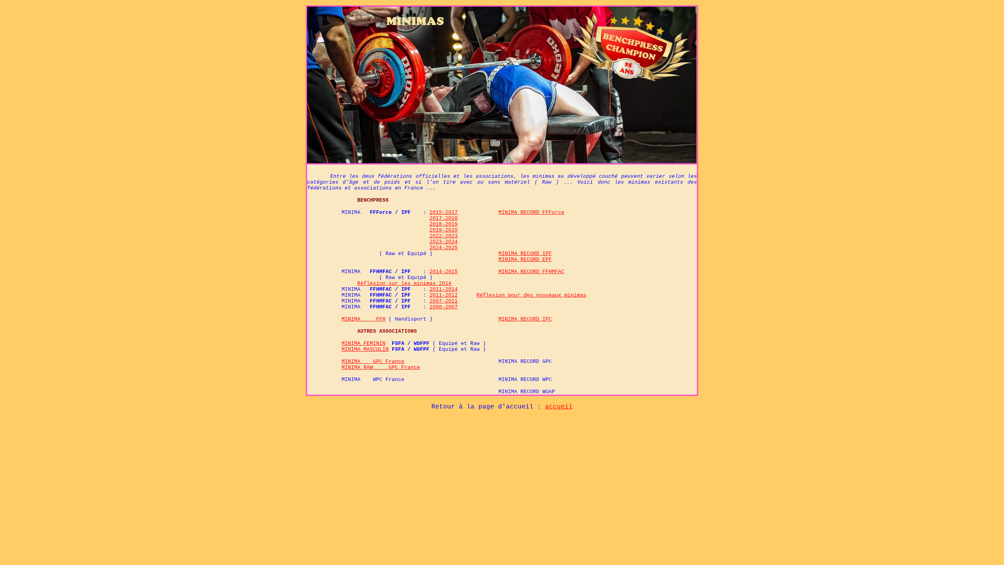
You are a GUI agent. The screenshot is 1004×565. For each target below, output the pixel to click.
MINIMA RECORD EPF (525, 259)
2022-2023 (443, 236)
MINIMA (353, 367)
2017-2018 (443, 218)
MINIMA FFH (364, 319)
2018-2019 (443, 224)
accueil (559, 406)
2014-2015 (443, 272)
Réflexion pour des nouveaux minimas (531, 295)
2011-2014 (443, 289)
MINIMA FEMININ (364, 343)
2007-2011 (443, 301)
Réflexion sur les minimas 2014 (404, 283)
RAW (376, 367)
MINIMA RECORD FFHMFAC (531, 272)
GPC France (404, 367)
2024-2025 (443, 248)
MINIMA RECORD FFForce (531, 212)
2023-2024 (443, 242)
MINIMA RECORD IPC (525, 319)
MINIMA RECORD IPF (525, 254)
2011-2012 (443, 295)
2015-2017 (443, 212)
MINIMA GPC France (373, 362)
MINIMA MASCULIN (365, 349)
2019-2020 (443, 230)
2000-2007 (443, 307)
